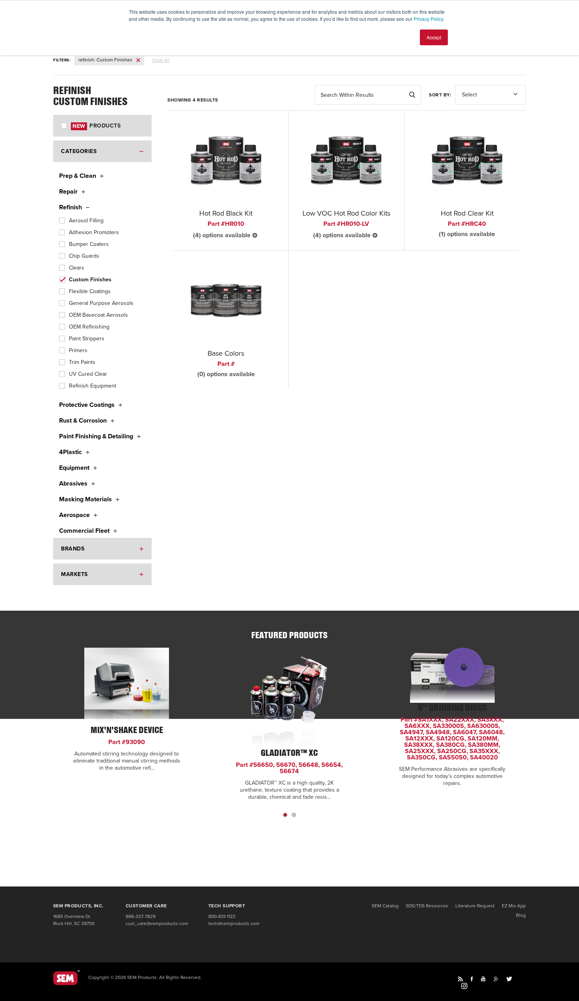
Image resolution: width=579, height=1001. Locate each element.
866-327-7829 (141, 916)
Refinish (70, 207)
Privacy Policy (428, 18)
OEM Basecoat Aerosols (98, 315)
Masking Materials (85, 499)
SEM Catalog (385, 906)
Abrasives (73, 484)
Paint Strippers (86, 338)
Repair (68, 192)
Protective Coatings (87, 405)
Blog (521, 915)
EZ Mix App (514, 906)
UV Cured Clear (88, 374)
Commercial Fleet (84, 531)
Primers (78, 350)
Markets (74, 574)
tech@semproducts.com (234, 923)
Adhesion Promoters (94, 232)
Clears (76, 267)
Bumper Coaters (89, 244)
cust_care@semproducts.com (157, 923)
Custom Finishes (90, 279)
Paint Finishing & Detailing (96, 436)
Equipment (74, 468)
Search (412, 95)
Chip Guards (84, 256)
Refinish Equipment (92, 385)
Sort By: (440, 95)
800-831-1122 (222, 916)
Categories (78, 151)
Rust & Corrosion (83, 421)
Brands (72, 548)
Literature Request (475, 906)
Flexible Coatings (90, 291)
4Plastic (70, 452)
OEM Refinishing (89, 326)
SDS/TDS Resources (427, 906)
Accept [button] (434, 37)
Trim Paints (82, 362)
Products (96, 125)
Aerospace (74, 515)
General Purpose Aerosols (101, 303)
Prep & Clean (77, 176)
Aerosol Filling (86, 220)
